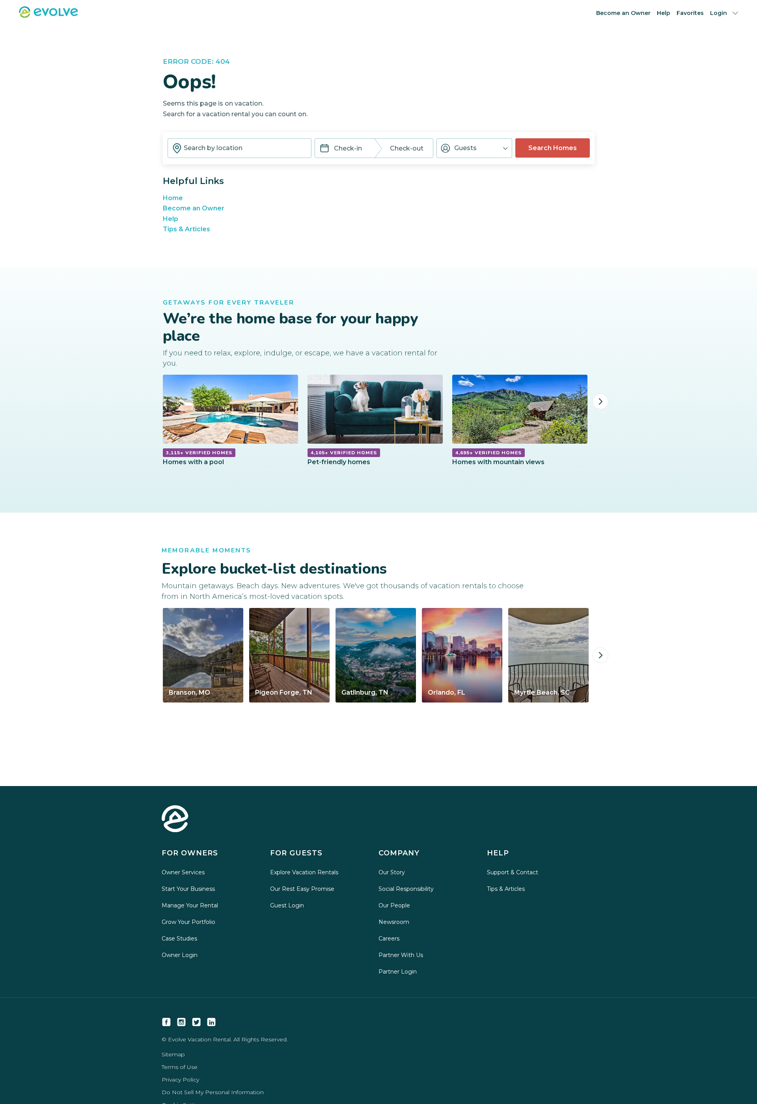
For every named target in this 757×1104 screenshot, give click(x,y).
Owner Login (180, 955)
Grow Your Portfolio (188, 922)
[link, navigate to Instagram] (181, 1022)
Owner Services (183, 872)
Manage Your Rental (190, 905)
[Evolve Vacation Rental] (48, 15)
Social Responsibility (406, 888)
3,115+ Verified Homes (199, 453)
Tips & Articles (186, 229)
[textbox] (239, 148)
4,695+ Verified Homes (488, 453)
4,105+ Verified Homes (344, 453)
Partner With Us (400, 955)
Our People (394, 905)
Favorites (690, 13)
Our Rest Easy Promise (302, 888)
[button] (474, 148)
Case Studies (179, 938)
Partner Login (397, 971)
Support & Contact (512, 872)
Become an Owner (623, 13)
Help (663, 13)
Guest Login (287, 905)
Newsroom (393, 922)
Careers (388, 938)
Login (718, 13)
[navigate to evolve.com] (175, 819)
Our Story (391, 872)
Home (173, 198)
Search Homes (552, 148)
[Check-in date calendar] (324, 149)
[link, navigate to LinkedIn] (211, 1022)
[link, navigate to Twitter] (196, 1022)
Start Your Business (188, 888)
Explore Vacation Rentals (304, 872)
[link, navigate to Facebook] (166, 1022)
